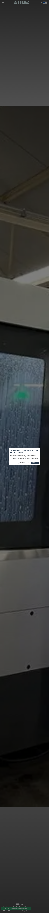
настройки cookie (24, 462)
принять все (35, 462)
